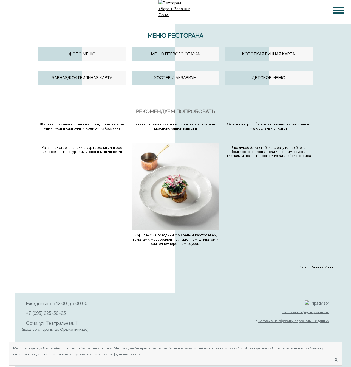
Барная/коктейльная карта (82, 77)
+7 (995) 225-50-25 (46, 313)
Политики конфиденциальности (116, 354)
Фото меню (82, 54)
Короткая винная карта (268, 54)
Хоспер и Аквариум (175, 77)
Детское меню (268, 77)
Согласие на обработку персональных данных (293, 321)
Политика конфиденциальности (305, 312)
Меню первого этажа (175, 54)
